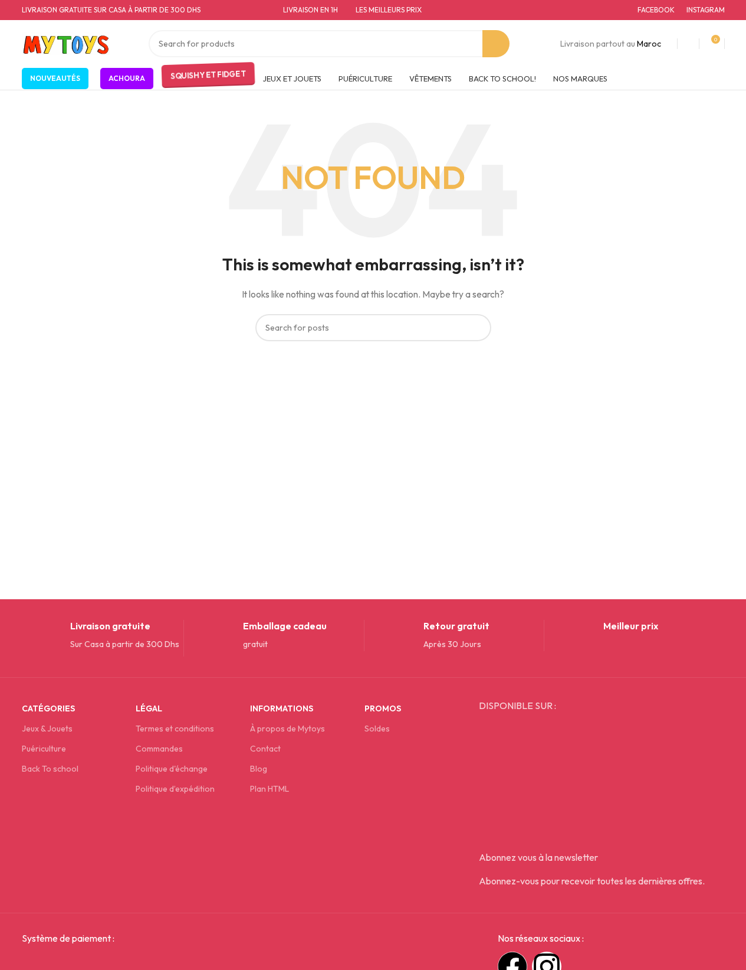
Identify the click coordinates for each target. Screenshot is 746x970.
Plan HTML (269, 788)
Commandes (159, 748)
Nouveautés (55, 78)
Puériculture (44, 748)
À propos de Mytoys (287, 728)
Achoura (127, 78)
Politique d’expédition (175, 788)
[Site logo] (66, 42)
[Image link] (111, 964)
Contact (265, 748)
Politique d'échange (172, 768)
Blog (258, 768)
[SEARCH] (496, 43)
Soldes (377, 728)
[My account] (688, 43)
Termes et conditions (175, 728)
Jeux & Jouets (47, 728)
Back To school (50, 768)
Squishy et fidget (207, 75)
